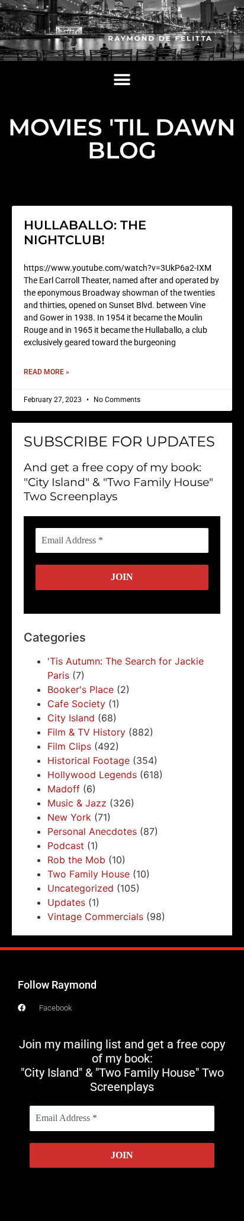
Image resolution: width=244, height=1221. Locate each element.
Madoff (63, 789)
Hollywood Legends (92, 774)
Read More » (46, 372)
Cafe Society (76, 704)
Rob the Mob (76, 860)
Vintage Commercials (95, 916)
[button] (122, 80)
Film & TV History (86, 732)
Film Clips (69, 746)
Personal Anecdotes (92, 831)
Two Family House (88, 874)
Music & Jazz (77, 803)
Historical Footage (88, 760)
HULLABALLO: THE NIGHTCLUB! (85, 232)
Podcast (65, 845)
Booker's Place (80, 689)
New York (69, 817)
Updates (66, 902)
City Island (71, 718)
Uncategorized (80, 888)
